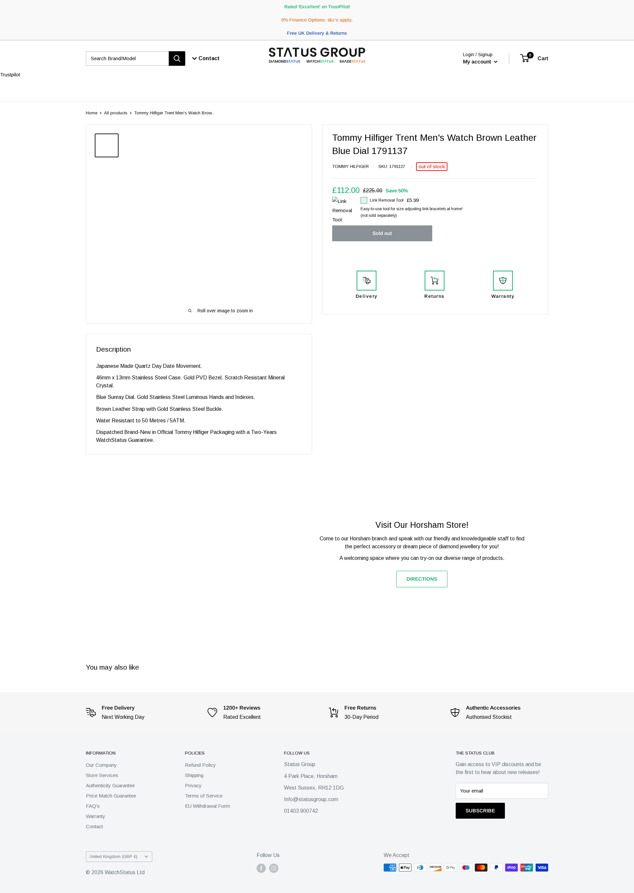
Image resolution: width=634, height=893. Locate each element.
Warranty (95, 816)
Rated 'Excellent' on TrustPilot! (317, 6)
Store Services (102, 775)
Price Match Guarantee (111, 795)
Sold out (382, 233)
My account (477, 61)
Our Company (101, 765)
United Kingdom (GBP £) (113, 856)
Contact (94, 826)
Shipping (194, 775)
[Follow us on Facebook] (261, 868)
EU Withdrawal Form (207, 806)
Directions (421, 579)
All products (115, 112)
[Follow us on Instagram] (273, 868)
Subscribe (480, 810)
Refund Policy (200, 765)
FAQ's (93, 806)
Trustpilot (10, 74)
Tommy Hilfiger (350, 166)
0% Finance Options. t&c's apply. (317, 19)
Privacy (193, 785)
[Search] (177, 58)
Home (91, 112)
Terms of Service (204, 795)
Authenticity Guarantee (110, 785)
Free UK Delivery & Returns (317, 33)
